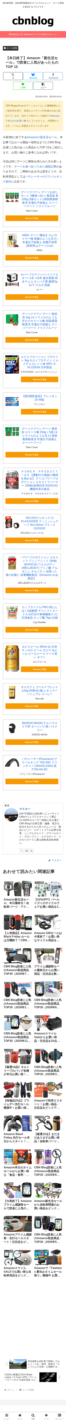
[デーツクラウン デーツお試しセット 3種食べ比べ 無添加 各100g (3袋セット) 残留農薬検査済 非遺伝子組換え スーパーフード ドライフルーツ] (12, 197)
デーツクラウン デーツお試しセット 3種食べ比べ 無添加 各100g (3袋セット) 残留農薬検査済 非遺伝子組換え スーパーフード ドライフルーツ (39, 199)
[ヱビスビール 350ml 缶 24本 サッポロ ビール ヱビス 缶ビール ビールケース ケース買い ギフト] (12, 658)
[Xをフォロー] (21, 850)
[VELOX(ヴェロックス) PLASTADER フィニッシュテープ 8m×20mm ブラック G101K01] (12, 522)
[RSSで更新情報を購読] (31, 850)
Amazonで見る (32, 218)
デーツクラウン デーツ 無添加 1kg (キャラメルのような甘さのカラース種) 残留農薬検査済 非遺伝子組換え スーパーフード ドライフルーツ (39, 320)
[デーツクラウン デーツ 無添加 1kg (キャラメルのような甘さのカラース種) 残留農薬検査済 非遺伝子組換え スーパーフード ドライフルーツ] (12, 319)
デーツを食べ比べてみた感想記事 (35, 166)
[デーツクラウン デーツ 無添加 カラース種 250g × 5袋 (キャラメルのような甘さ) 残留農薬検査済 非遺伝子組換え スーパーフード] (12, 431)
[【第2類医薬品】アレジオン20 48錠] (12, 401)
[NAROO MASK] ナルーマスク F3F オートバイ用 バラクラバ (39, 727)
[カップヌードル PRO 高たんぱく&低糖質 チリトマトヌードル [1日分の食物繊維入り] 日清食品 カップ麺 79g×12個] (12, 613)
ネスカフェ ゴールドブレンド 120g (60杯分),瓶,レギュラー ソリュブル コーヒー (39, 691)
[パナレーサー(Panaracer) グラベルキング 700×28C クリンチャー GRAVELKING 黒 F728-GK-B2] (12, 762)
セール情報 (12, 48)
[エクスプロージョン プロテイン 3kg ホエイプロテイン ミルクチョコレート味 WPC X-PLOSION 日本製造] (12, 364)
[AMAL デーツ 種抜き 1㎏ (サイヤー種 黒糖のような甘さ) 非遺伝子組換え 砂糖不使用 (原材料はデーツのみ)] (12, 240)
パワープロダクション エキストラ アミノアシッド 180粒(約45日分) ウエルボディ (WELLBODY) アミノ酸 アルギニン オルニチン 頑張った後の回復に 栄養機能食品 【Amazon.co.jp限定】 (32, 568)
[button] (43, 86)
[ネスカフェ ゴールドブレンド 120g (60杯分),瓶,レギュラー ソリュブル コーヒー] (12, 692)
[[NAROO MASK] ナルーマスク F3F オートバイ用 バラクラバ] (12, 728)
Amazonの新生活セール (42, 137)
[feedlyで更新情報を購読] (26, 850)
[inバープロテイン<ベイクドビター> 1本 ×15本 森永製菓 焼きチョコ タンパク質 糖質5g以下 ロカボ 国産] (12, 280)
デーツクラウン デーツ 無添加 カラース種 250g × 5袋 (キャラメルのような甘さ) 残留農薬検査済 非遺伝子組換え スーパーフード (39, 435)
